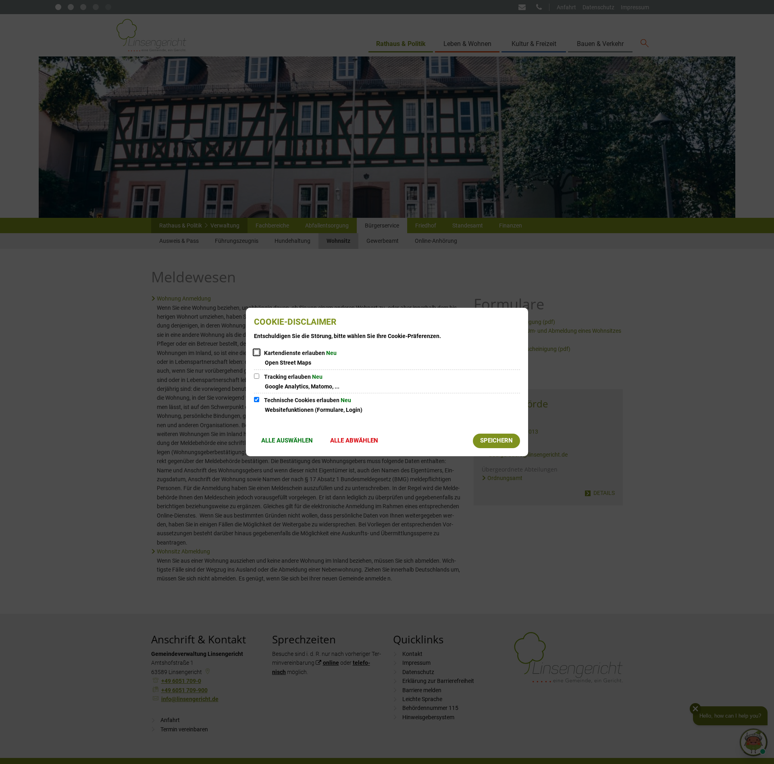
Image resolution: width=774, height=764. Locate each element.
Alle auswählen (287, 440)
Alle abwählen (354, 440)
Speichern (496, 440)
